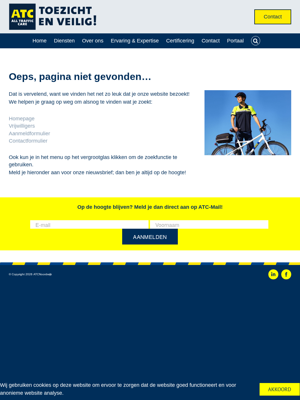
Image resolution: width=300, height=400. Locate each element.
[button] (255, 40)
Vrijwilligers (22, 126)
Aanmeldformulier (29, 133)
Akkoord (279, 389)
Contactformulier (28, 141)
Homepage (22, 119)
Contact (273, 17)
